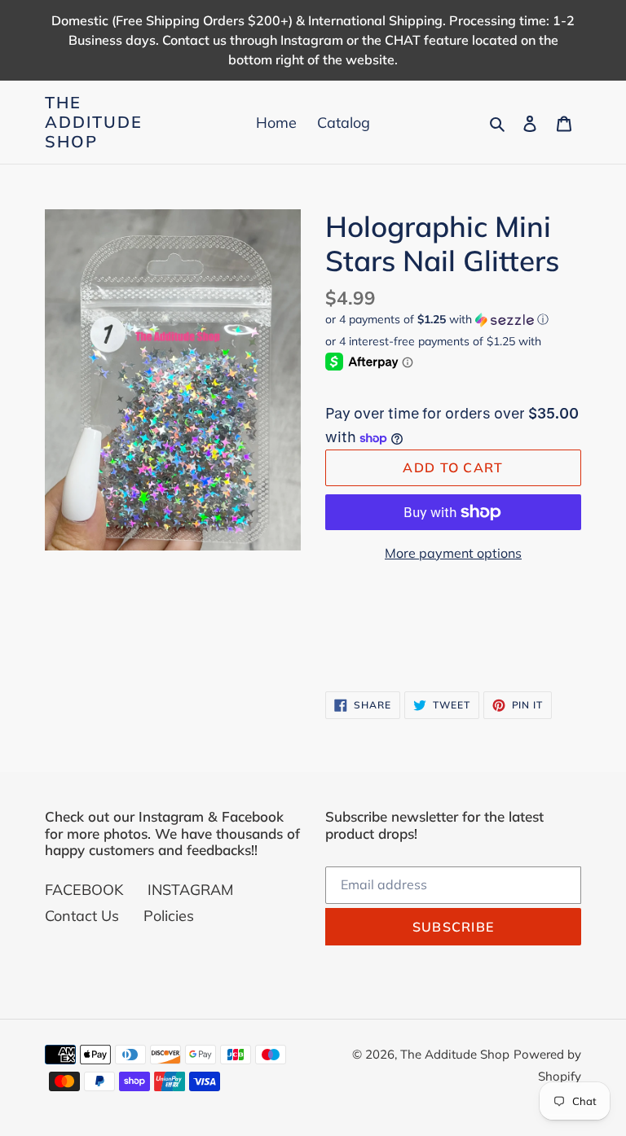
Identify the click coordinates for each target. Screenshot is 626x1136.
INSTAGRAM (190, 889)
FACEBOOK (84, 889)
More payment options (453, 553)
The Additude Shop (94, 122)
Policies (168, 915)
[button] (437, 319)
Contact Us (82, 915)
